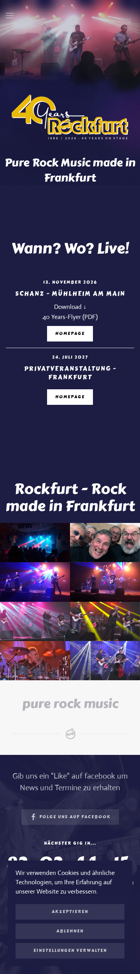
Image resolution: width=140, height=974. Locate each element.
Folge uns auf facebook (75, 817)
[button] (10, 15)
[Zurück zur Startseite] (70, 15)
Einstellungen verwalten (70, 950)
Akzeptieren (70, 911)
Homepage (70, 333)
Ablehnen (70, 931)
